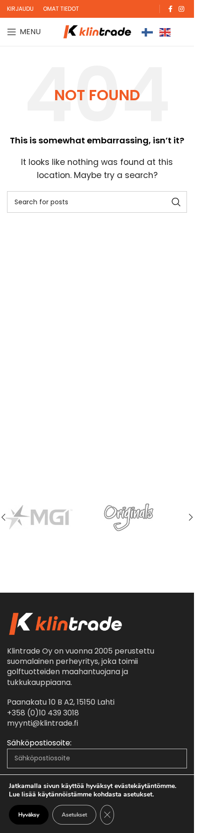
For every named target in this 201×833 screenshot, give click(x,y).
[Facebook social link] (170, 9)
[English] (165, 31)
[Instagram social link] (181, 9)
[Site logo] (97, 31)
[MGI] (51, 517)
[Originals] (143, 517)
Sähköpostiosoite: (39, 743)
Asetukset (74, 814)
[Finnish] (148, 31)
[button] (190, 517)
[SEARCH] (176, 202)
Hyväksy (28, 814)
